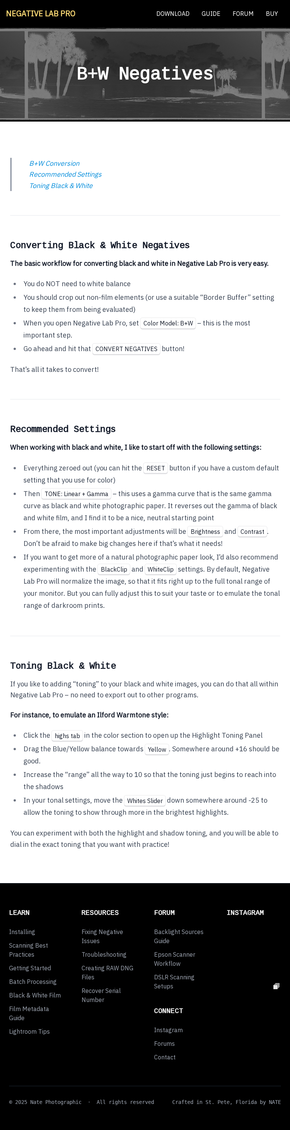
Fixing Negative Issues (102, 936)
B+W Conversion (53, 163)
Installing (22, 932)
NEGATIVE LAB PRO (41, 13)
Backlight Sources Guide (179, 936)
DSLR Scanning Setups (174, 981)
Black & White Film (35, 995)
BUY (272, 13)
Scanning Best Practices (28, 950)
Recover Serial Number (101, 995)
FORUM (243, 13)
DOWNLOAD (173, 13)
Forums (164, 1043)
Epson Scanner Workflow (174, 959)
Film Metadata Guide (29, 1013)
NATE (275, 1102)
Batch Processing (33, 981)
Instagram (168, 1030)
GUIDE (211, 13)
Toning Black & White (60, 185)
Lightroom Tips (29, 1031)
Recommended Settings (65, 174)
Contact (165, 1057)
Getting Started (30, 968)
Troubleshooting (104, 954)
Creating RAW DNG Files (107, 972)
